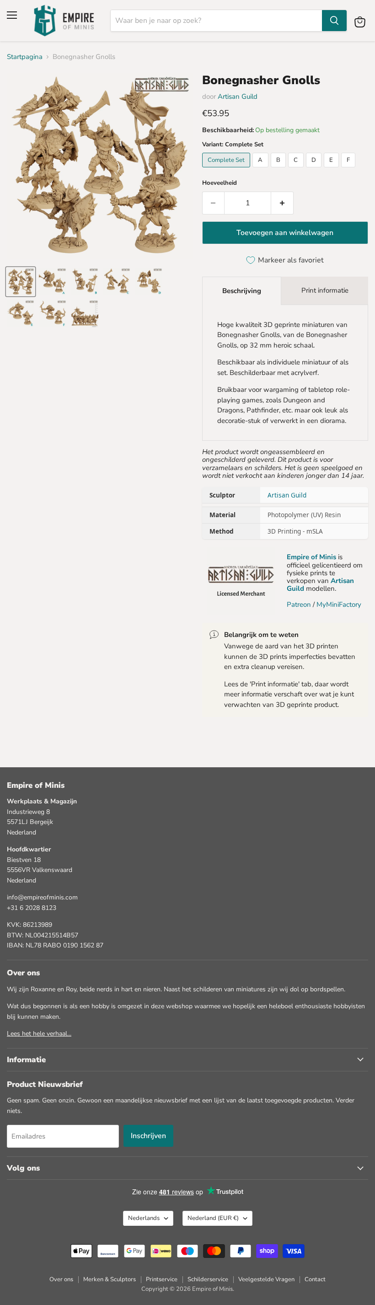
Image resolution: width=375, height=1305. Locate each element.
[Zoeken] (334, 20)
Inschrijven (148, 1136)
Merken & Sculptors (109, 1279)
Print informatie (324, 290)
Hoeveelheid (219, 183)
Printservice (161, 1279)
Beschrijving (241, 290)
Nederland (213, 1218)
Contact (315, 1279)
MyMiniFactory (338, 604)
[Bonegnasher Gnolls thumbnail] (20, 281)
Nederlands (144, 1218)
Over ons (61, 1279)
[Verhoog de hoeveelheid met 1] (282, 203)
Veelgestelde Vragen (266, 1279)
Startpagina (25, 57)
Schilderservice (208, 1279)
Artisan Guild (237, 96)
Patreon (299, 604)
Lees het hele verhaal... (39, 1033)
